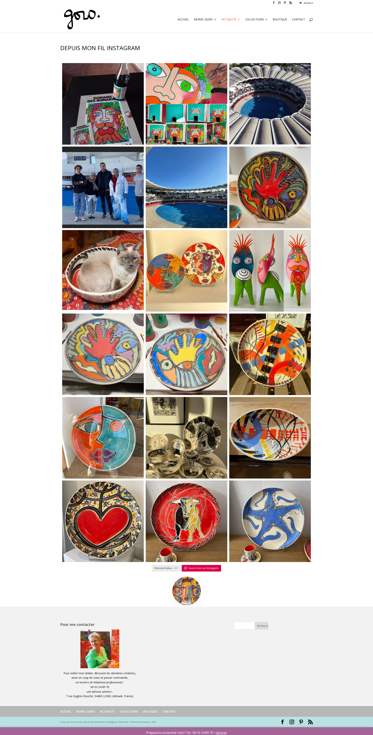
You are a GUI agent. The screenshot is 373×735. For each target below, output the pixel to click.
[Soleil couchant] (186, 438)
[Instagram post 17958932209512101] (186, 187)
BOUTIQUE (280, 19)
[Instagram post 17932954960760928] (270, 187)
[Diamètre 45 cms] (103, 438)
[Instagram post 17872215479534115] (186, 104)
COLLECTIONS (254, 19)
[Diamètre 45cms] (186, 521)
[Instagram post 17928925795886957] (270, 104)
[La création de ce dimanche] (186, 354)
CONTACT (298, 19)
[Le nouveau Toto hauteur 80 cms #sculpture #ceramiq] (270, 271)
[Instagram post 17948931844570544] (186, 271)
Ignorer (221, 733)
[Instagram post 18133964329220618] (270, 354)
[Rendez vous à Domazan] (103, 104)
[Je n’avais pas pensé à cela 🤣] (103, 271)
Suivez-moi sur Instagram (203, 568)
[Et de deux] (103, 354)
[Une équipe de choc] (103, 187)
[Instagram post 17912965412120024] (270, 438)
